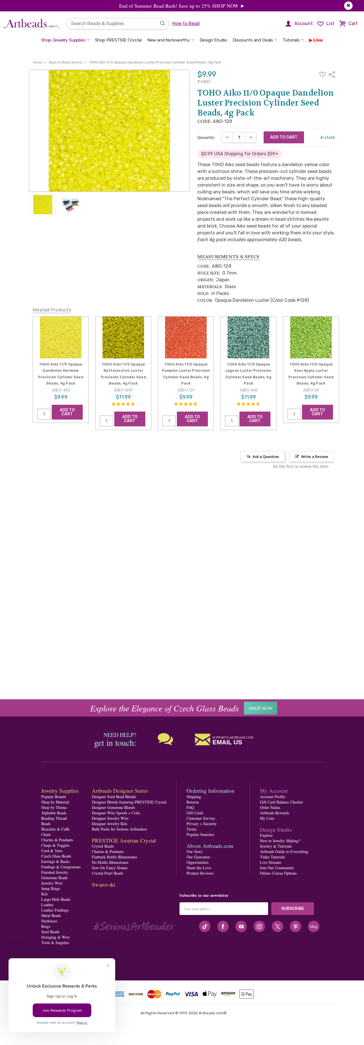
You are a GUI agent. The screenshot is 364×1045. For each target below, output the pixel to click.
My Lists (267, 818)
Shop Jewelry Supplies (63, 40)
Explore (266, 835)
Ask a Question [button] (266, 456)
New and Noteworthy (168, 40)
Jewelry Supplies (59, 790)
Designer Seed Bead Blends (114, 796)
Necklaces (49, 921)
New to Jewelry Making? (280, 840)
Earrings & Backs (55, 861)
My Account (274, 790)
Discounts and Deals (253, 40)
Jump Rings (50, 888)
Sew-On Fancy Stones (109, 867)
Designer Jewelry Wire (110, 818)
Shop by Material (55, 802)
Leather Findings (55, 910)
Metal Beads (51, 915)
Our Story (195, 851)
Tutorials (291, 40)
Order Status (270, 807)
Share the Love (199, 867)
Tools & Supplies (55, 942)
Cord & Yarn (51, 850)
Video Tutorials (272, 857)
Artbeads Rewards (274, 812)
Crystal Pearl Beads (107, 873)
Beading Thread (54, 818)
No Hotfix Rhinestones (110, 862)
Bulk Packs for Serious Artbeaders (119, 829)
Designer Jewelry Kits (109, 823)
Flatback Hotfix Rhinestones (114, 857)
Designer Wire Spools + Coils (116, 812)
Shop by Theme (54, 807)
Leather (47, 904)
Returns (193, 802)
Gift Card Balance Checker (281, 802)
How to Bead (186, 23)
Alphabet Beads (53, 812)
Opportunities (197, 862)
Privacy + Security (202, 823)
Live (318, 40)
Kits (44, 894)
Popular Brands (53, 796)
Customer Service (201, 818)
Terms (192, 829)
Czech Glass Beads (56, 856)
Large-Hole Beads (55, 899)
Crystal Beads (103, 846)
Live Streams (270, 862)
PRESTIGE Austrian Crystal (124, 840)
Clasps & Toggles (55, 845)
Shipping (194, 796)
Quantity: (206, 137)
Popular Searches (200, 834)
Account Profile (272, 796)
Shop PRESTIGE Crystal (118, 40)
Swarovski (103, 884)
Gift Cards (195, 812)
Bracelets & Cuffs (55, 829)
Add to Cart (67, 411)
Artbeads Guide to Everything (284, 851)
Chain (46, 834)
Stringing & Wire (55, 937)
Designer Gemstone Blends (113, 807)
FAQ (190, 807)
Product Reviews (200, 873)
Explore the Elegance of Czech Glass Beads (164, 708)
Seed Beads (50, 931)
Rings (45, 926)
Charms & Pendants (57, 839)
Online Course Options (278, 873)
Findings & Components (60, 867)
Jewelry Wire (52, 883)
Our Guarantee (198, 857)
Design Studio (213, 40)
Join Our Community (277, 867)
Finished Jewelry (54, 872)
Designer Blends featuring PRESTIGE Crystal (129, 802)
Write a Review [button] (314, 456)
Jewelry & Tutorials (276, 846)
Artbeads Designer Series (120, 790)
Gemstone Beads (54, 877)
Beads (46, 823)
